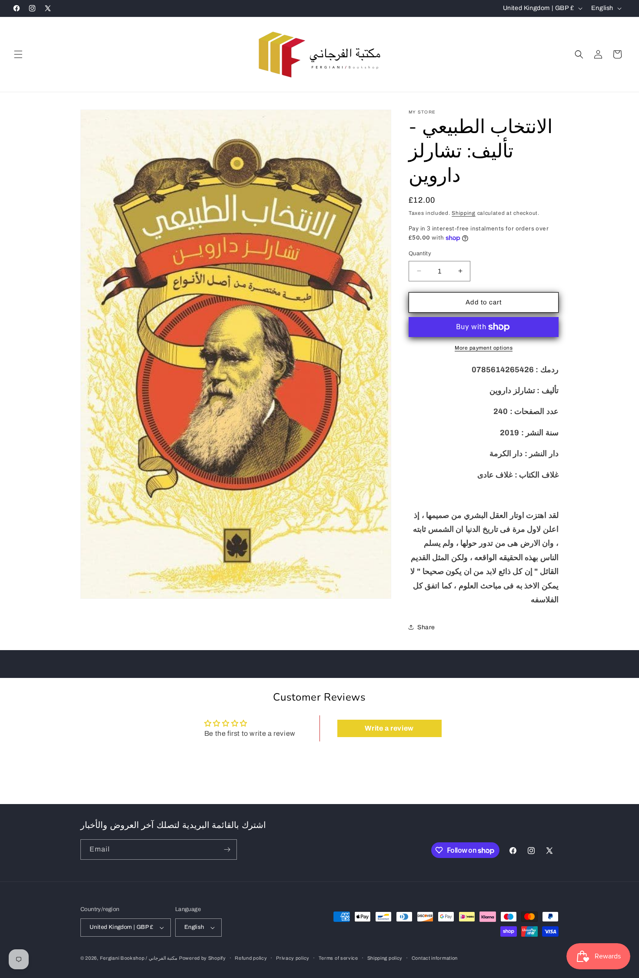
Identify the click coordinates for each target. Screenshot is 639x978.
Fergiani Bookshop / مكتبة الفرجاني (139, 958)
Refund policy (251, 958)
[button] (18, 54)
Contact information (435, 958)
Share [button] (426, 627)
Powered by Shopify (202, 958)
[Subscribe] (226, 849)
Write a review (389, 728)
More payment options (484, 348)
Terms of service (338, 958)
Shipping (464, 213)
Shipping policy (385, 958)
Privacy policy (293, 958)
